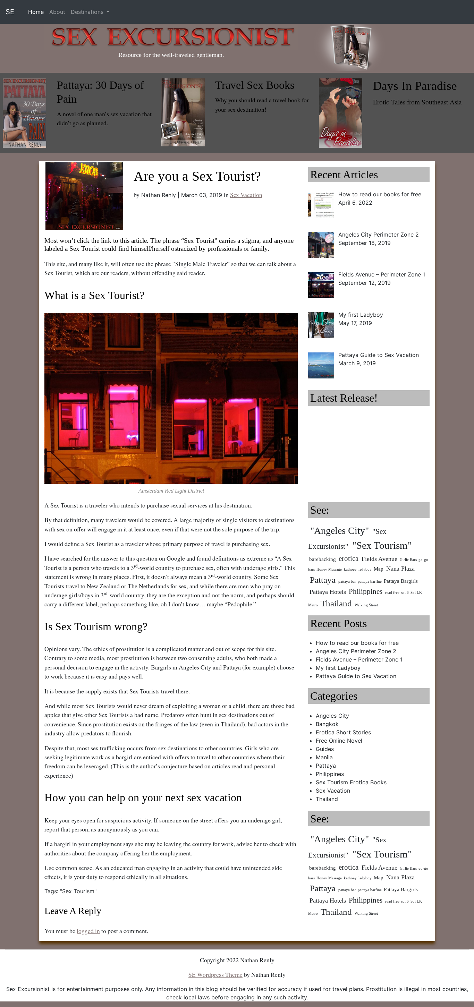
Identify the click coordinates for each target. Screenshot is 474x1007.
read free (392, 593)
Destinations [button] (88, 11)
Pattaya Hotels (328, 591)
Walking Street (366, 605)
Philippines (365, 591)
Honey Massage (329, 569)
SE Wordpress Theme (215, 974)
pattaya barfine (370, 581)
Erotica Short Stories (343, 732)
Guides (325, 748)
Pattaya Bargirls (401, 581)
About (57, 11)
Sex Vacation (246, 194)
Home (37, 11)
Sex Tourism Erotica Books (351, 782)
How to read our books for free (357, 642)
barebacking (322, 559)
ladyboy (365, 569)
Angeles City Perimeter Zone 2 (356, 651)
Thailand (336, 603)
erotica (348, 558)
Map (378, 569)
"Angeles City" (339, 530)
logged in (88, 931)
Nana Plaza (400, 568)
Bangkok (327, 723)
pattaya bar (347, 581)
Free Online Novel (339, 740)
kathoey (350, 569)
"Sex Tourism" (78, 891)
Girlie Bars (408, 560)
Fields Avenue (379, 558)
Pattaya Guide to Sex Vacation (356, 676)
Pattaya (323, 579)
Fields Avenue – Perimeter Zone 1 (359, 659)
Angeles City (332, 715)
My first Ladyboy (338, 667)
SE (10, 12)
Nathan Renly (158, 194)
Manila (324, 757)
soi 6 (405, 593)
